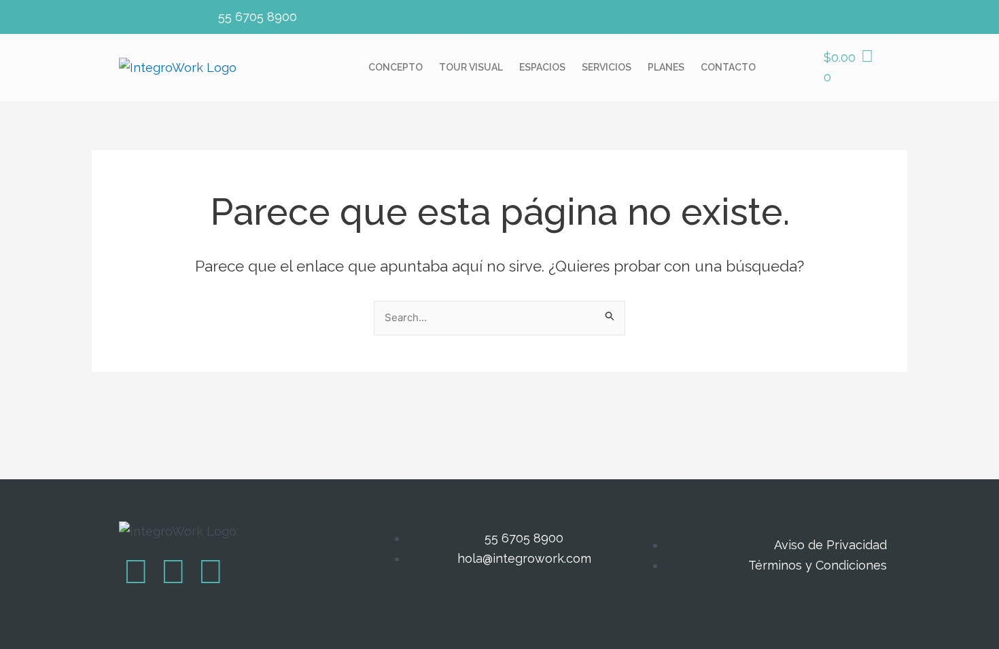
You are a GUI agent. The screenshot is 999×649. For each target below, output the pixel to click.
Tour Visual (471, 67)
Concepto (395, 67)
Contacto (728, 67)
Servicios (606, 67)
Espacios (542, 67)
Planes (666, 67)
